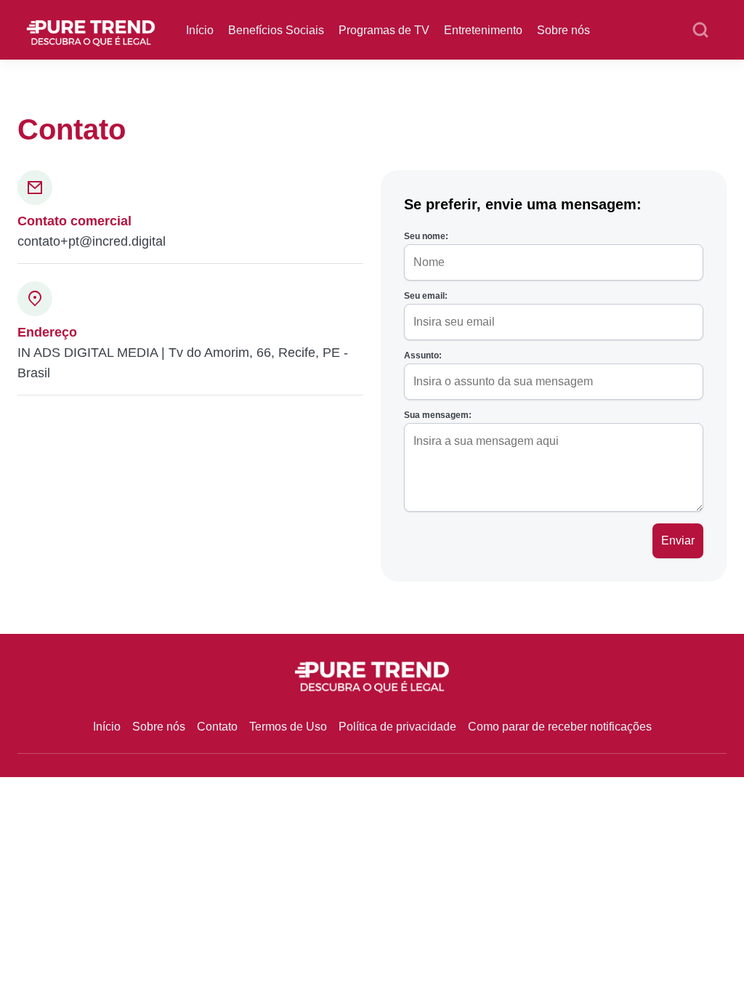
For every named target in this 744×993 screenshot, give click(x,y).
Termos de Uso (288, 726)
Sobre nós (563, 30)
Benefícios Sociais (276, 30)
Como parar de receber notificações (560, 726)
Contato (217, 726)
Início (200, 30)
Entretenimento (483, 30)
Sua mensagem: (438, 415)
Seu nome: (426, 236)
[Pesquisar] (700, 30)
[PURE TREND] (90, 29)
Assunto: (423, 355)
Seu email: (426, 296)
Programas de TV (384, 30)
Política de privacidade (397, 726)
